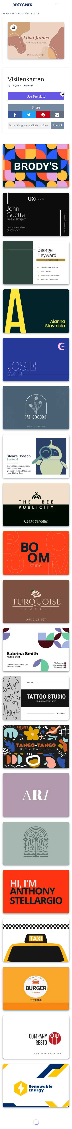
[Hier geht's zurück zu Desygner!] (22, 7)
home (6, 13)
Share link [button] (57, 125)
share (36, 107)
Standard (28, 85)
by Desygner (14, 85)
